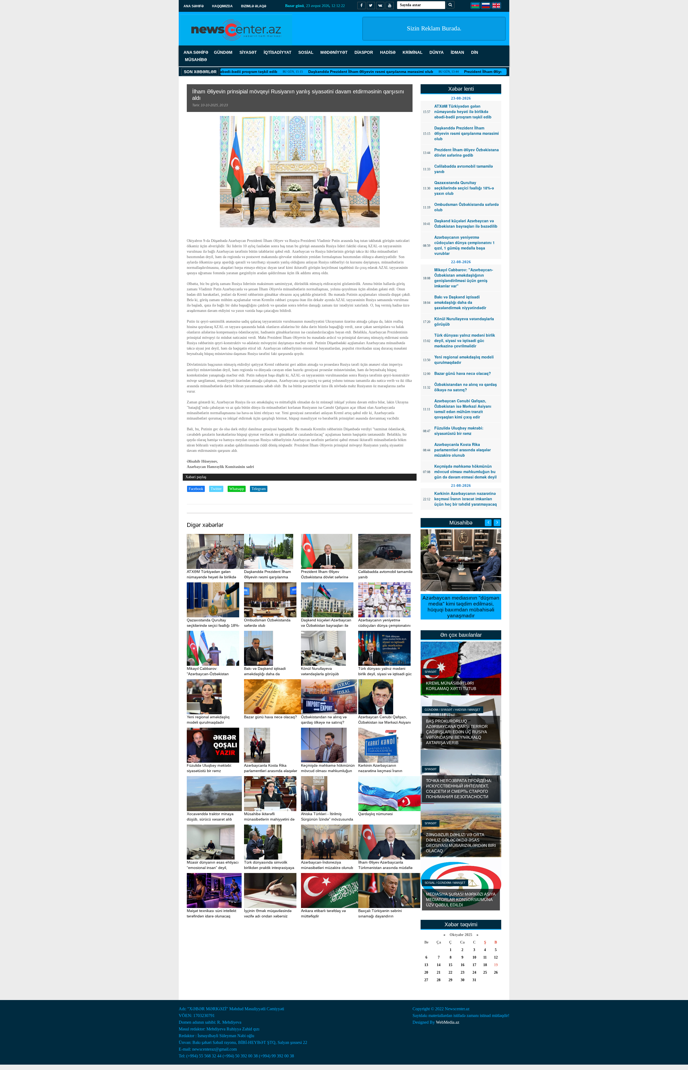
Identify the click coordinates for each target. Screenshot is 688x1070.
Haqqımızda (222, 6)
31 (474, 980)
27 (426, 980)
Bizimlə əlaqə (253, 6)
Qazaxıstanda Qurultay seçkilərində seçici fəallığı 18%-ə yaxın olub (213, 625)
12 (496, 957)
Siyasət (431, 671)
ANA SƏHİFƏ (196, 52)
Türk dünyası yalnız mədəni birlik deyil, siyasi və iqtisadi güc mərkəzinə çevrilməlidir (385, 673)
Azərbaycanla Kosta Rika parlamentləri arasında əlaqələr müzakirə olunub (270, 770)
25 (485, 972)
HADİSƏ (388, 52)
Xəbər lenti (461, 89)
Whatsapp (236, 489)
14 (438, 965)
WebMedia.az (447, 1022)
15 (450, 965)
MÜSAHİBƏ (196, 59)
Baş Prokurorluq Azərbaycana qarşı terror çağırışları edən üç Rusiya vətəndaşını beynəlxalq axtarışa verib (457, 732)
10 (474, 957)
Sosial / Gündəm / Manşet (445, 882)
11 (485, 957)
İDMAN (457, 52)
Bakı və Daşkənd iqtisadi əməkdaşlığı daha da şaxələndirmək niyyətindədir (267, 673)
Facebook (196, 489)
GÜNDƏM (223, 52)
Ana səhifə (194, 6)
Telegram (259, 489)
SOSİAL (305, 52)
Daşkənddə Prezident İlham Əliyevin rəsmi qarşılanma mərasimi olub (329, 71)
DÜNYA (436, 52)
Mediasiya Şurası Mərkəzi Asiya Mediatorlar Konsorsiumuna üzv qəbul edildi (460, 899)
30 (462, 980)
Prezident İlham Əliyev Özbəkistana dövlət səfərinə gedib (474, 71)
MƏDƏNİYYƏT (333, 52)
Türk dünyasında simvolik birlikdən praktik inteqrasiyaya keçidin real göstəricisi (269, 867)
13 (426, 965)
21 (438, 972)
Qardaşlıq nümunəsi (375, 814)
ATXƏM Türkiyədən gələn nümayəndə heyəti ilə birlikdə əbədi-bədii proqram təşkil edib (213, 577)
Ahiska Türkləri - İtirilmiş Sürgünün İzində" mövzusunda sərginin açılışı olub (327, 819)
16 (462, 965)
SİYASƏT (248, 52)
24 (474, 972)
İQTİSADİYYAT (277, 52)
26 (496, 972)
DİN (474, 52)
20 (426, 972)
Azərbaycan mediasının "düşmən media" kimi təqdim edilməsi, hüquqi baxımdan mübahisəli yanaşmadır (460, 606)
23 (462, 972)
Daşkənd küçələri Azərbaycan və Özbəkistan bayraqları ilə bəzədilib (326, 625)
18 (485, 965)
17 (474, 965)
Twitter (216, 489)
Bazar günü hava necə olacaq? (270, 717)
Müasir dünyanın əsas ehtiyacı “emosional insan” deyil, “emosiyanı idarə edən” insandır (214, 867)
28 (438, 980)
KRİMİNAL (412, 52)
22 (450, 972)
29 (450, 980)
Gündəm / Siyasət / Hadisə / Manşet (453, 709)
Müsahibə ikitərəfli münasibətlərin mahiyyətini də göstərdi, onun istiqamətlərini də (271, 819)
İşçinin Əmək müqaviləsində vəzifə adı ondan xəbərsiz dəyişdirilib (268, 916)
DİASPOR (363, 52)
